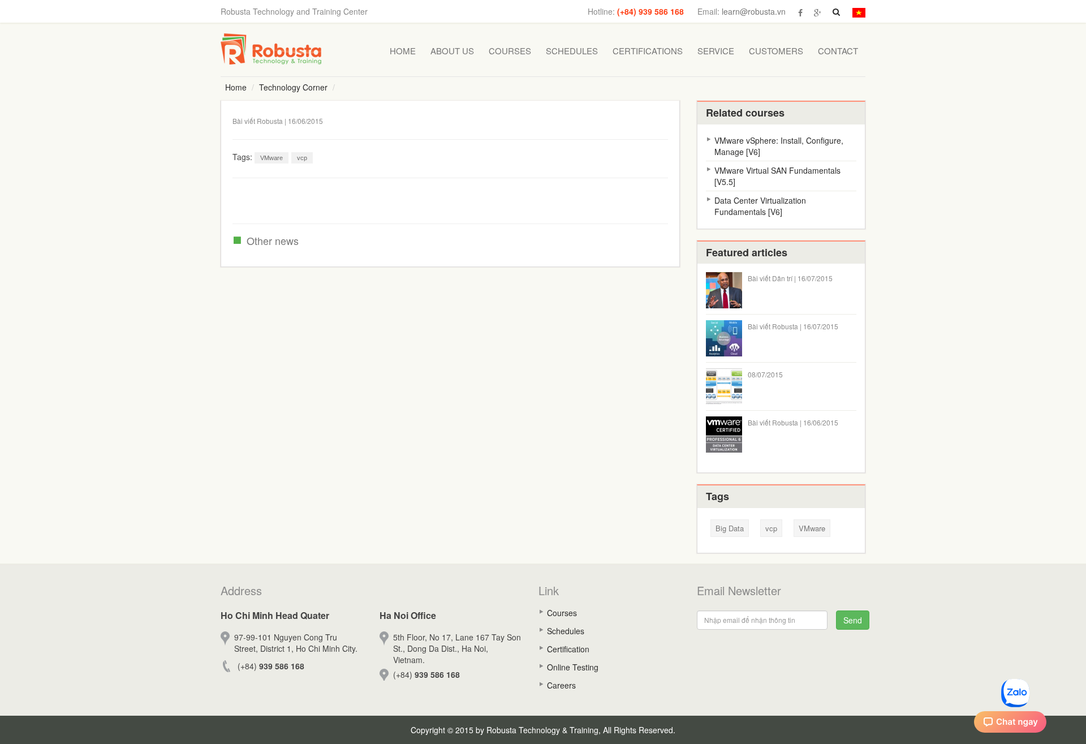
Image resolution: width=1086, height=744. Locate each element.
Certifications (648, 51)
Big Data (730, 528)
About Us (452, 51)
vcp (302, 157)
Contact (838, 51)
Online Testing (572, 667)
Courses (510, 51)
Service (715, 51)
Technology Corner (293, 87)
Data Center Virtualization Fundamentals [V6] (760, 206)
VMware (271, 157)
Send (852, 620)
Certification (568, 649)
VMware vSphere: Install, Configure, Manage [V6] (778, 146)
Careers (561, 685)
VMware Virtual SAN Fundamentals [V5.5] (777, 176)
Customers (776, 51)
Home (403, 51)
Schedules (572, 51)
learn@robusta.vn (754, 11)
